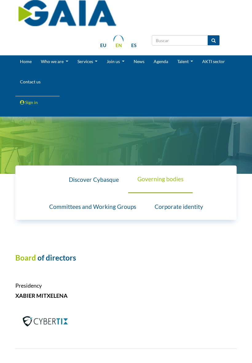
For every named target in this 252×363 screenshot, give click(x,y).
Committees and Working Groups (92, 206)
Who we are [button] (53, 61)
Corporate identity (179, 206)
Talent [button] (183, 61)
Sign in (31, 102)
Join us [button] (114, 61)
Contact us (30, 81)
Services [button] (85, 61)
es (133, 45)
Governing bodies (160, 178)
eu (103, 45)
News (139, 61)
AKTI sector (213, 61)
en (119, 45)
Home (26, 61)
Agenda (161, 61)
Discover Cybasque (94, 179)
